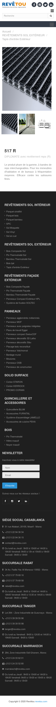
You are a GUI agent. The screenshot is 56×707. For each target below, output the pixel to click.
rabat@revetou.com (14, 585)
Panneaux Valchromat (17, 350)
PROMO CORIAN (15, 390)
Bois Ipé (10, 263)
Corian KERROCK (15, 385)
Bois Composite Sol (16, 250)
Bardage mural (13, 354)
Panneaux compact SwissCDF (21, 334)
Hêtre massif (12, 440)
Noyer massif (12, 444)
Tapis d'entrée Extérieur (16, 39)
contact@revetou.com (16, 542)
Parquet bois (12, 215)
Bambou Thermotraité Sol (18, 259)
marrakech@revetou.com (17, 668)
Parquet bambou (14, 219)
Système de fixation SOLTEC (20, 302)
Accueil (6, 31)
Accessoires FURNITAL (18, 413)
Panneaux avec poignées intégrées (23, 326)
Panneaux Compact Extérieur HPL (23, 298)
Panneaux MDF (14, 321)
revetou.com (41, 701)
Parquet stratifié (14, 211)
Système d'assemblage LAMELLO (23, 417)
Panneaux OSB (14, 362)
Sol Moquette (12, 227)
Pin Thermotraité (14, 436)
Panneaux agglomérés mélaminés (23, 317)
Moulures (10, 358)
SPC (8, 223)
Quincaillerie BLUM (15, 409)
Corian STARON (14, 381)
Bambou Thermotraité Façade (20, 294)
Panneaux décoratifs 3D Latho (21, 338)
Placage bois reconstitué (18, 346)
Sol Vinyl (10, 231)
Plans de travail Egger (17, 330)
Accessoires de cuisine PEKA (21, 421)
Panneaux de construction (19, 366)
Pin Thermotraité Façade (18, 290)
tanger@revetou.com (15, 629)
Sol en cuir (11, 235)
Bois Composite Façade (18, 286)
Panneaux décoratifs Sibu (18, 342)
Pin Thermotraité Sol (16, 254)
